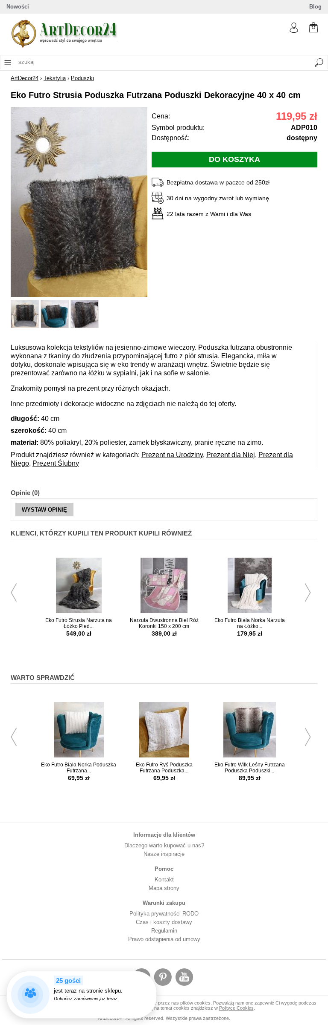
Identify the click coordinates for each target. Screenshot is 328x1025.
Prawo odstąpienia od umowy (164, 939)
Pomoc (164, 869)
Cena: (161, 116)
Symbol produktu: (178, 127)
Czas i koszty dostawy (164, 922)
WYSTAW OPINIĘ (44, 510)
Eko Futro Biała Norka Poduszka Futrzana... (78, 768)
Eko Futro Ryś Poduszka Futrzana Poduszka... (164, 768)
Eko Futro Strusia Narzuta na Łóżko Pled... (78, 623)
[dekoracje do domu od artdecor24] (64, 46)
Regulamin (164, 930)
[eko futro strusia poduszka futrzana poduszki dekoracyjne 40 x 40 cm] (79, 295)
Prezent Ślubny (55, 463)
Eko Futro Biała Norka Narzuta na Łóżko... (249, 623)
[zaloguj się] (294, 31)
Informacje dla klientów (164, 835)
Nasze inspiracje (164, 854)
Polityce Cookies (236, 1008)
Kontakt (164, 879)
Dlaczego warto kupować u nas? (164, 845)
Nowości (17, 6)
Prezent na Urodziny (172, 454)
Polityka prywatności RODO (164, 913)
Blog (315, 6)
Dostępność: (171, 137)
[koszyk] (313, 28)
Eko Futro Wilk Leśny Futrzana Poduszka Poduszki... (249, 768)
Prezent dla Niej (230, 454)
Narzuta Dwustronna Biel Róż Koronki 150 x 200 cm (164, 623)
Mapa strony (164, 888)
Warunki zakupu (164, 903)
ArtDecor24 (24, 78)
